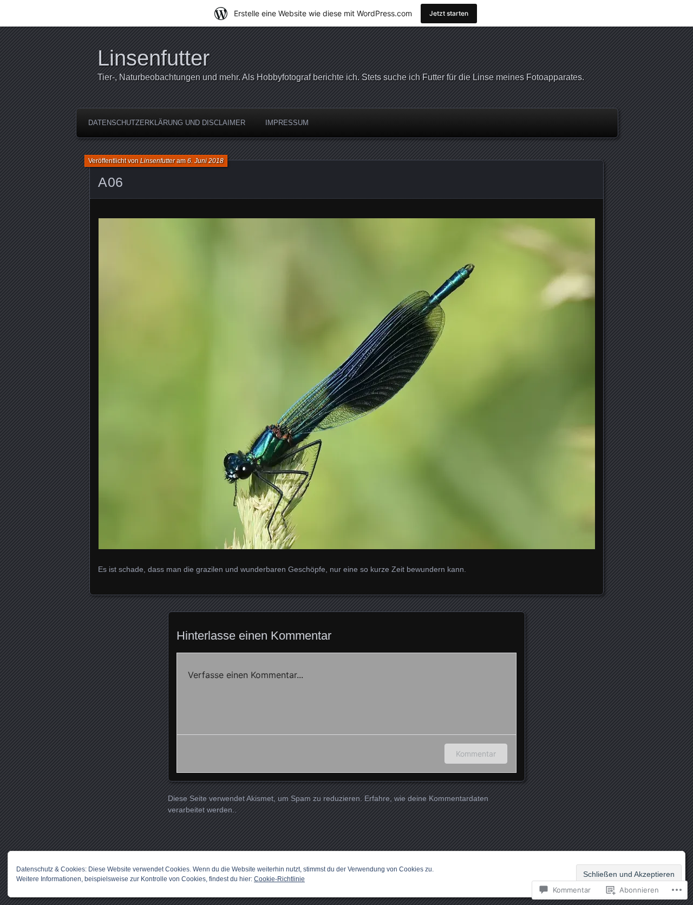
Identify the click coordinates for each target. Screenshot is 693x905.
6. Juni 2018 (205, 161)
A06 (110, 182)
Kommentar (476, 753)
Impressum (287, 123)
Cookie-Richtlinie (279, 879)
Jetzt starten (448, 13)
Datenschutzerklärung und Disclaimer (166, 123)
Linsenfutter (153, 58)
